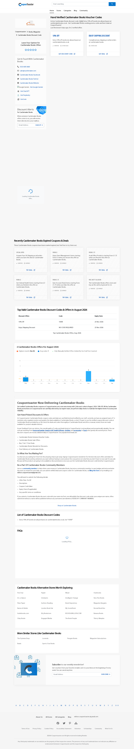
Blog (75, 11)
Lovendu (45, 638)
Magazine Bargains (100, 603)
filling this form (94, 471)
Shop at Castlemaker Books (67, 506)
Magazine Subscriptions (98, 638)
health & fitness (59, 430)
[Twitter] (64, 723)
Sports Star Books (48, 643)
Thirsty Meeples (99, 618)
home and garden (39, 430)
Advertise (78, 729)
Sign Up (38, 125)
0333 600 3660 (25, 67)
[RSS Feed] (76, 723)
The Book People (71, 618)
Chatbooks (97, 593)
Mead (67, 593)
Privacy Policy (37, 729)
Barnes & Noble (22, 608)
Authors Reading (47, 603)
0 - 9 (116, 705)
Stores (59, 11)
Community (84, 11)
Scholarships (88, 729)
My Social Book (70, 608)
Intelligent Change (71, 598)
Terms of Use (26, 729)
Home (52, 11)
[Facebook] (58, 723)
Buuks (19, 643)
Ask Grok (23, 99)
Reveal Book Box (99, 608)
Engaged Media (46, 618)
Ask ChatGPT (24, 91)
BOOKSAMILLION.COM (73, 613)
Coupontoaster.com (58, 736)
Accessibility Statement (64, 729)
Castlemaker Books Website (29, 83)
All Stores (49, 717)
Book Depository (71, 603)
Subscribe (105, 674)
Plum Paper (21, 603)
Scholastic (44, 598)
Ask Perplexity (25, 95)
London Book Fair (47, 608)
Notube (84, 736)
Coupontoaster (20, 32)
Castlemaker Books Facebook (30, 75)
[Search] (112, 4)
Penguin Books (72, 638)
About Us (39, 717)
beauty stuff (49, 430)
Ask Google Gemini (36, 87)
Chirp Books (21, 618)
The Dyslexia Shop (23, 638)
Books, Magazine (34, 32)
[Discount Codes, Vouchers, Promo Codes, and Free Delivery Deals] (26, 4)
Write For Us (109, 729)
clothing (67, 430)
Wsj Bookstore (46, 613)
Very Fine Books (99, 598)
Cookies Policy (48, 729)
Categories (67, 11)
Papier (43, 593)
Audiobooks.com (23, 613)
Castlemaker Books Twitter (29, 79)
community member (30, 468)
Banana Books (98, 613)
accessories (77, 430)
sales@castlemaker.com (28, 71)
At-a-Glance (21, 598)
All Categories (60, 717)
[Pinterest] (70, 723)
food (85, 430)
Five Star (20, 593)
